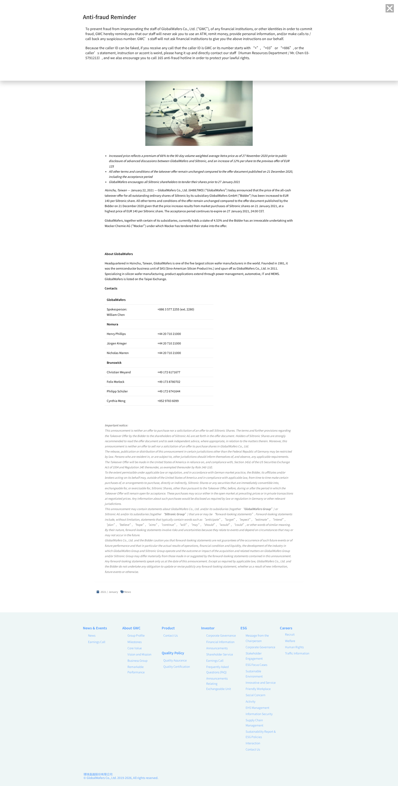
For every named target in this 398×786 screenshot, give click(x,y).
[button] (390, 8)
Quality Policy (173, 652)
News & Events (95, 627)
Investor (208, 627)
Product (168, 627)
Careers (286, 627)
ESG (243, 627)
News (127, 591)
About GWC (131, 627)
